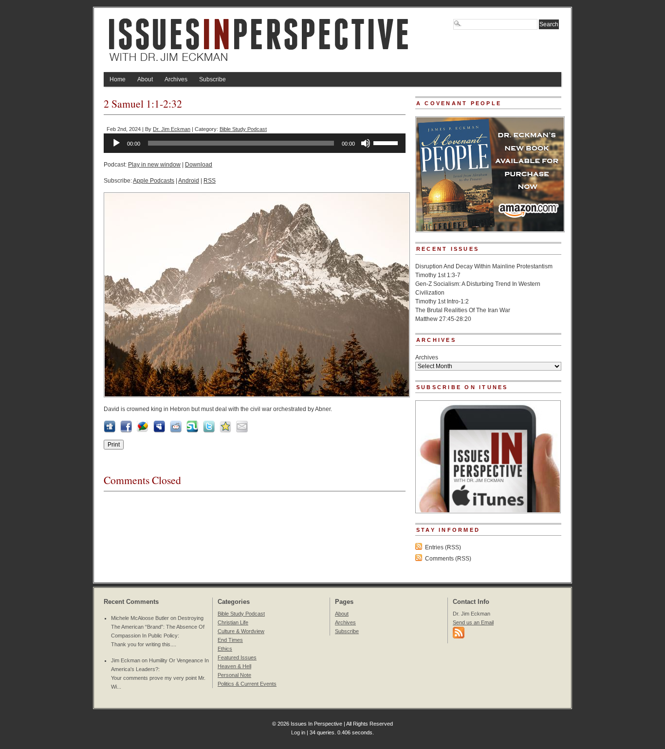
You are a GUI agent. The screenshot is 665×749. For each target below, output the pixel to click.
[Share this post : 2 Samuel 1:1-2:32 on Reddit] (176, 430)
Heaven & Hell (234, 666)
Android (188, 180)
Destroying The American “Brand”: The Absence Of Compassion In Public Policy (157, 626)
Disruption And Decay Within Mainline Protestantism (484, 266)
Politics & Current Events (247, 684)
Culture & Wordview (241, 631)
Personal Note (234, 675)
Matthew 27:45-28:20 (443, 319)
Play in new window (154, 164)
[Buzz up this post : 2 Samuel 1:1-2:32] (142, 430)
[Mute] (365, 143)
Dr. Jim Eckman (171, 129)
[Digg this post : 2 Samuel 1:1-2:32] (109, 430)
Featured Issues (237, 657)
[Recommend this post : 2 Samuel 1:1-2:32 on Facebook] (126, 430)
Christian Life (233, 622)
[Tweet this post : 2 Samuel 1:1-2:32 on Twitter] (209, 430)
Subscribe (212, 79)
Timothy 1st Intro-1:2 (442, 301)
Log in (298, 732)
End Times (230, 640)
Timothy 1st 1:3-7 (438, 275)
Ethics (225, 649)
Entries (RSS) (443, 547)
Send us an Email (473, 622)
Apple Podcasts (153, 180)
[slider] (387, 142)
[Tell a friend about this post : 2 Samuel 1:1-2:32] (242, 430)
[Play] (116, 143)
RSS (209, 180)
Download (198, 164)
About (145, 79)
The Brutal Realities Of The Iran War (462, 310)
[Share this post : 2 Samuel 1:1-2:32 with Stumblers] (192, 430)
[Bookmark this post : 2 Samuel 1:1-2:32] (225, 430)
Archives (176, 79)
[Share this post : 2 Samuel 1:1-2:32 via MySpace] (159, 430)
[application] (255, 143)
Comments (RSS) (448, 558)
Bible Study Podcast (243, 129)
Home (118, 79)
